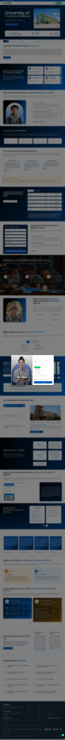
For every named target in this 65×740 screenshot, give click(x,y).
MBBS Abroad (37, 367)
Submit (43, 382)
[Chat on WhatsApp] (63, 735)
